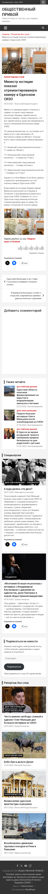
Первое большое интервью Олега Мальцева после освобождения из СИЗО (30, 417)
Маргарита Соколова (24, 492)
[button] (7, 213)
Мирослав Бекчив (23, 853)
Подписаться (14, 666)
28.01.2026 (8, 492)
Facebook (15, 241)
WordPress (30, 889)
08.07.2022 (8, 853)
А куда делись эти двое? (18, 488)
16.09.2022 (8, 765)
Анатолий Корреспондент (26, 104)
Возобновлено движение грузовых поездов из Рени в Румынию (20, 846)
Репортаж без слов (14, 77)
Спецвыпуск (33, 482)
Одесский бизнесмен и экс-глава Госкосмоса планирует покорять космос (22, 282)
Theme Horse (27, 886)
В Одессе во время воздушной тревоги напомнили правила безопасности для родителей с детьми (28, 437)
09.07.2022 (8, 807)
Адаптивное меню (43, 2)
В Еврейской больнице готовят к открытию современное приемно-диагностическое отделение (25, 296)
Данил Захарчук (22, 599)
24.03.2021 (8, 104)
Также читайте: (16, 382)
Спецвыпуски (12, 455)
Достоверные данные (27, 387)
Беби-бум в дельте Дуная (18, 761)
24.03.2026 (8, 726)
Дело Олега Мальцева (27, 411)
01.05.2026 (21, 425)
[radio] (20, 248)
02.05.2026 (21, 406)
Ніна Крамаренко (35, 406)
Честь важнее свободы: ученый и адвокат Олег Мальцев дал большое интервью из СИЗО (23, 719)
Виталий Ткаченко (23, 765)
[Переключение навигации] (5, 28)
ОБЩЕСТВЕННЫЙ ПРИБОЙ (30, 871)
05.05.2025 (8, 599)
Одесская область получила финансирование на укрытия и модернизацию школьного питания (28, 396)
